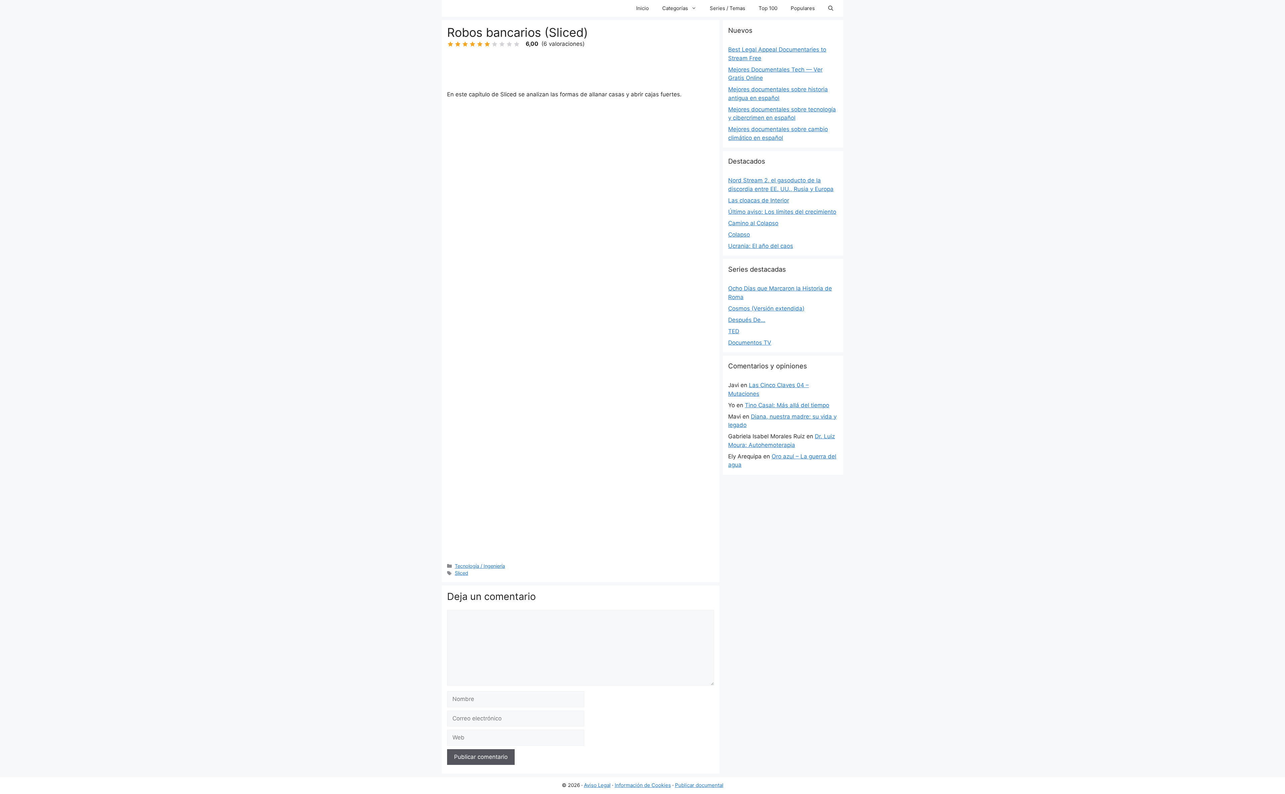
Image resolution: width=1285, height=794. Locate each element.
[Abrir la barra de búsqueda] (831, 8)
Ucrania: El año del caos (760, 246)
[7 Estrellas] (494, 44)
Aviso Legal (597, 785)
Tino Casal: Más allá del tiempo (787, 405)
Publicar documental (699, 785)
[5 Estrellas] (480, 44)
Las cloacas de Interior (758, 200)
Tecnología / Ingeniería (480, 566)
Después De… (746, 320)
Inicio (642, 8)
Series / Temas (727, 8)
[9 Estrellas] (509, 44)
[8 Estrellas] (502, 44)
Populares (803, 8)
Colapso (739, 234)
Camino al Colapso (753, 223)
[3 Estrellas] (465, 44)
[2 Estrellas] (457, 44)
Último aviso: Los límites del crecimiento (782, 211)
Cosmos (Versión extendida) (766, 308)
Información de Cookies (643, 785)
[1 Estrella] (450, 44)
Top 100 (768, 8)
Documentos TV (749, 342)
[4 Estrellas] (472, 44)
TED (733, 331)
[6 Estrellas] (487, 44)
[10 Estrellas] (516, 44)
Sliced (461, 573)
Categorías (675, 8)
